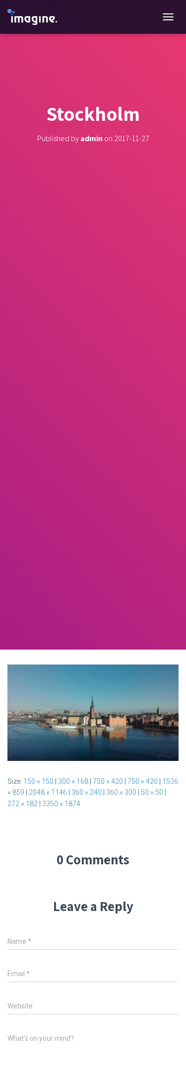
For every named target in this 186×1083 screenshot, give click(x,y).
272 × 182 (22, 804)
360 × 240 (86, 792)
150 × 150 (38, 781)
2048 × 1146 (48, 792)
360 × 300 (121, 792)
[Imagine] (35, 17)
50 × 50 (152, 792)
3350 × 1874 (61, 804)
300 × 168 (73, 781)
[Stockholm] (93, 712)
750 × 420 (108, 781)
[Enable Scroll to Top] (166, 1063)
